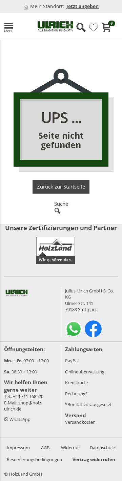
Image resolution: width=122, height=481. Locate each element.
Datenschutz (102, 448)
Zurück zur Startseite (61, 186)
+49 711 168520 (28, 396)
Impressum (18, 448)
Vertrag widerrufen (94, 459)
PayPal (72, 361)
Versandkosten (80, 422)
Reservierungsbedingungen (34, 459)
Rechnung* (76, 394)
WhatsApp (19, 419)
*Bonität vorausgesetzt (88, 404)
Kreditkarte (76, 382)
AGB (45, 448)
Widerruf (70, 448)
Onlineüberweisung (84, 372)
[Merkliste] (93, 28)
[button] (15, 26)
